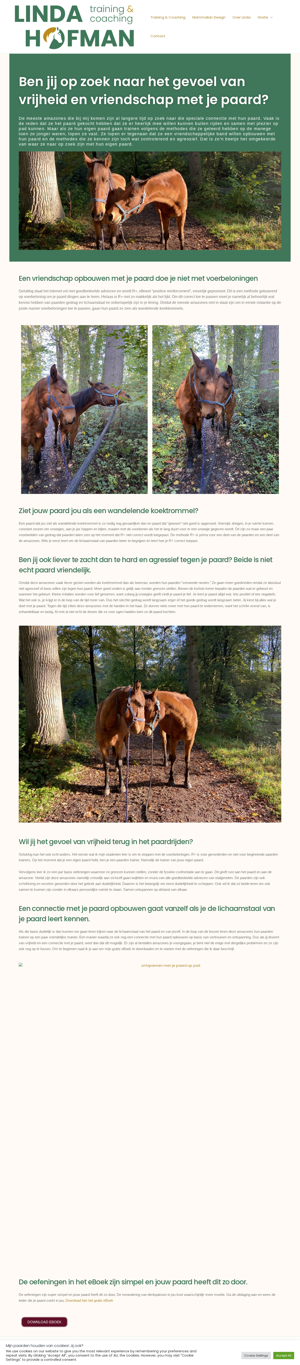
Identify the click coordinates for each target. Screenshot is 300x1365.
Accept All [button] (283, 1355)
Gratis (263, 17)
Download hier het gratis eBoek (89, 1300)
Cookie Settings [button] (256, 1355)
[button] (270, 17)
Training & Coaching (167, 17)
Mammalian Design (208, 17)
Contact (157, 36)
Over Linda (241, 17)
